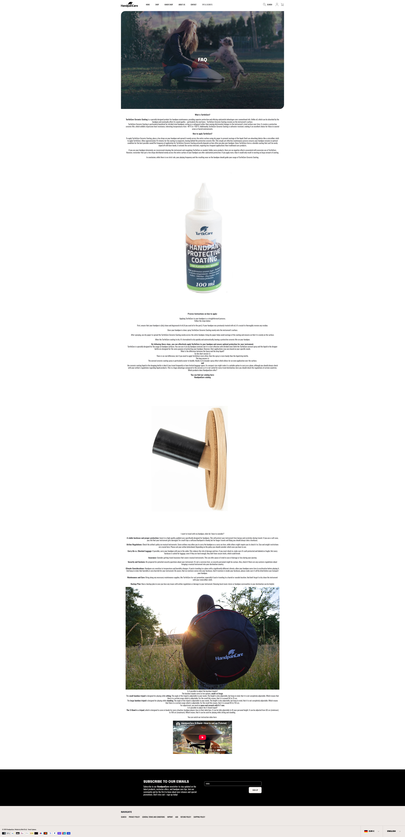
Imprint (170, 816)
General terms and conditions (153, 816)
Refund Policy (186, 816)
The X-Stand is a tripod (135, 710)
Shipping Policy (199, 816)
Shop (157, 4)
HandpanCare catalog (202, 377)
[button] (268, 4)
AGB (176, 816)
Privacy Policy (134, 816)
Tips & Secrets (207, 4)
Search (123, 816)
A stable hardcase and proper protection (143, 537)
